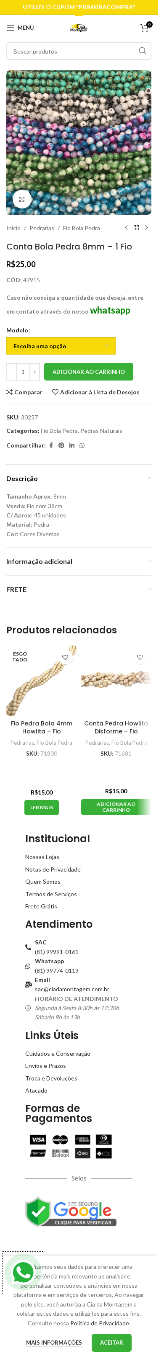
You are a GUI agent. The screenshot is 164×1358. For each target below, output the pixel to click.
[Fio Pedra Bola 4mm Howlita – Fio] (41, 681)
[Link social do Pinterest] (61, 445)
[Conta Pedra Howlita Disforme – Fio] (116, 681)
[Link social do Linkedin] (72, 445)
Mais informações (54, 1342)
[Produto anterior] (126, 228)
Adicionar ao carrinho (89, 371)
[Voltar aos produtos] (136, 228)
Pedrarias (41, 227)
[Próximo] (146, 228)
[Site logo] (79, 27)
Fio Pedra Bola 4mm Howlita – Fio (41, 727)
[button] (116, 807)
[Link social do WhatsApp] (82, 445)
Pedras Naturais (101, 430)
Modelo (17, 330)
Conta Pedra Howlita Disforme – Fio (116, 727)
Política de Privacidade (99, 1323)
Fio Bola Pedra (81, 227)
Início (13, 227)
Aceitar (111, 1342)
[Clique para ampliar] (22, 199)
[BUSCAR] (142, 51)
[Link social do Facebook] (51, 445)
